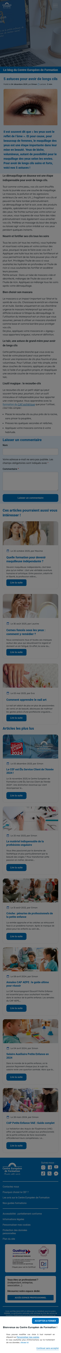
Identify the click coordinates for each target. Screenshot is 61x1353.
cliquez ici (24, 1342)
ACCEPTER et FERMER (45, 1321)
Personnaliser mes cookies (28, 1337)
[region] (30, 1334)
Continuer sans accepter (47, 1348)
